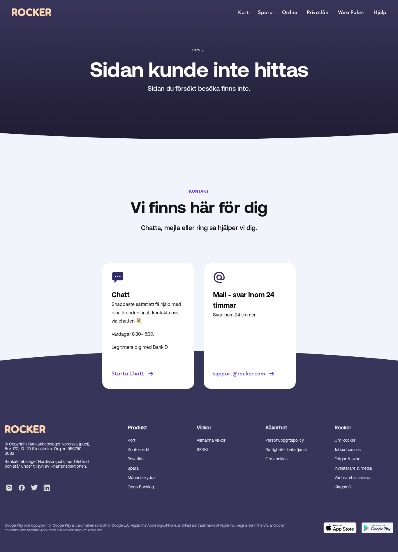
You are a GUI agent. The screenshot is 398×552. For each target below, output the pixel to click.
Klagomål (343, 487)
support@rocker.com (239, 373)
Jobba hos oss (347, 449)
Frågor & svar (347, 459)
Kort (243, 12)
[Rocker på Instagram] (9, 488)
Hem (196, 50)
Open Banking (141, 487)
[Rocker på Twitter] (34, 488)
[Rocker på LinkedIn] (46, 488)
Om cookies (276, 459)
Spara (265, 12)
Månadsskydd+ (141, 477)
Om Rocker (344, 440)
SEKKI (202, 449)
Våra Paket (351, 12)
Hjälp (380, 12)
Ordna (289, 12)
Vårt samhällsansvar (353, 477)
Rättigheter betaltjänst (286, 449)
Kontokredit (138, 449)
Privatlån (317, 12)
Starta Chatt (128, 373)
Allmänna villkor (211, 440)
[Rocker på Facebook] (21, 488)
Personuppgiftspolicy (284, 440)
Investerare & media (353, 468)
